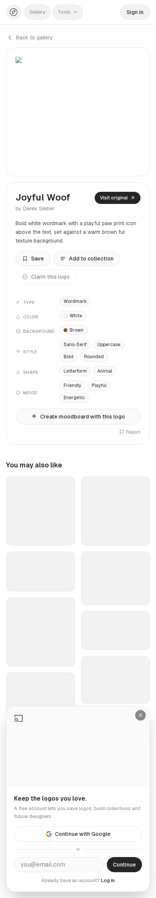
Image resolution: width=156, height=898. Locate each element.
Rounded (94, 357)
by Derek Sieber (35, 208)
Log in (108, 880)
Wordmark (75, 301)
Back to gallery (34, 37)
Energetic (74, 398)
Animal (104, 371)
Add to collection (91, 258)
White (76, 316)
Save (37, 258)
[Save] (64, 536)
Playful (99, 385)
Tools (64, 12)
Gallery (37, 12)
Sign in (135, 12)
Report (133, 432)
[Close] (140, 715)
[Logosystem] (13, 12)
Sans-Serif (75, 345)
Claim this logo (50, 276)
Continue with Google (83, 834)
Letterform (75, 371)
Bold (68, 357)
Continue (124, 864)
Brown (77, 330)
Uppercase (108, 345)
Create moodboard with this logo (82, 416)
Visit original (114, 198)
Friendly (72, 385)
